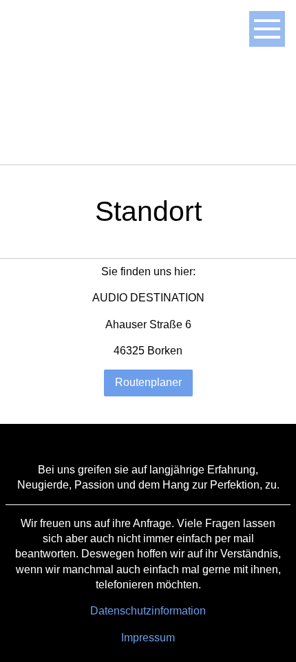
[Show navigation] (267, 29)
